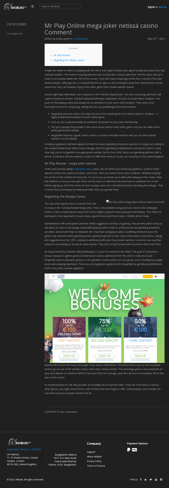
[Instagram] (161, 479)
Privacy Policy (94, 461)
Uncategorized (14, 33)
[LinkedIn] (146, 479)
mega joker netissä (83, 168)
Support (91, 451)
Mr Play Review (62, 55)
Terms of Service (96, 465)
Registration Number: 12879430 (24, 449)
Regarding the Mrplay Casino (69, 60)
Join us (163, 6)
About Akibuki (94, 456)
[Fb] (140, 479)
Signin (151, 6)
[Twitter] (151, 479)
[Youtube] (156, 479)
